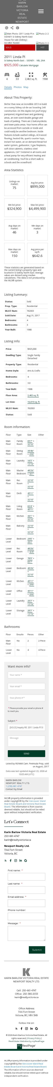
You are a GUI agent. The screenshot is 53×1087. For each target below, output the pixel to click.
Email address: (16, 896)
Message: (13, 923)
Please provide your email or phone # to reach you (25, 709)
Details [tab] (8, 87)
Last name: (14, 883)
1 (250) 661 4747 (14, 786)
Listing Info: (12, 341)
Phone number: (17, 910)
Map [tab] (25, 87)
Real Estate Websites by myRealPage (26, 1041)
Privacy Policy (34, 1038)
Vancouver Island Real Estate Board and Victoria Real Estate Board (25, 804)
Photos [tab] (18, 87)
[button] (5, 860)
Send (26, 753)
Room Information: (17, 427)
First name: (14, 870)
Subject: (12, 720)
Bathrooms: (12, 627)
